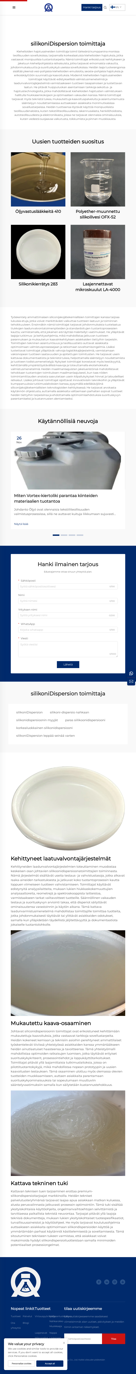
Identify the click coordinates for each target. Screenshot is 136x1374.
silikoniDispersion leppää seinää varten (45, 736)
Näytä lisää (21, 524)
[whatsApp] (131, 673)
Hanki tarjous (92, 7)
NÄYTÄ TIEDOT (38, 179)
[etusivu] (48, 7)
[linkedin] (106, 1282)
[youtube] (122, 1282)
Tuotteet (16, 1316)
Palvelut (27, 1316)
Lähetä (68, 664)
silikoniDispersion (29, 712)
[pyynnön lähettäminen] (131, 681)
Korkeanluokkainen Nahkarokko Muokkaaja (60, 1321)
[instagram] (114, 1282)
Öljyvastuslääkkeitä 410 (38, 211)
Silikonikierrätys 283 (38, 284)
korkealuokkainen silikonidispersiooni (44, 728)
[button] (56, 535)
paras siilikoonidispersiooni (85, 720)
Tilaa (113, 1338)
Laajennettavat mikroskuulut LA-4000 (97, 287)
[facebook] (98, 1282)
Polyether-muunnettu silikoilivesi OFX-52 (98, 214)
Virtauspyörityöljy (45, 1316)
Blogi (26, 1322)
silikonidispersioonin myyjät (37, 720)
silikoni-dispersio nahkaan (69, 712)
